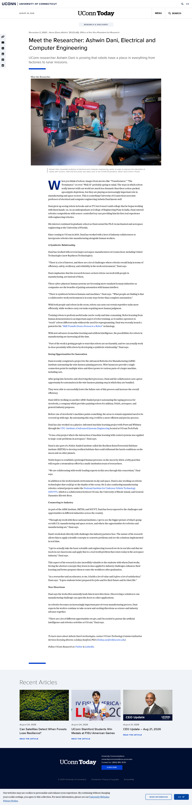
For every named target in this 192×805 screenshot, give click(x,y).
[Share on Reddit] (3, 65)
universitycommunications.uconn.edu (116, 759)
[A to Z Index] (187, 4)
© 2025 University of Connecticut (72, 779)
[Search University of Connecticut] (182, 4)
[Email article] (3, 42)
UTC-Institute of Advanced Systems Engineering (85, 428)
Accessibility (129, 779)
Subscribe (112, 767)
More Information (159, 797)
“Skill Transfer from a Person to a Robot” (82, 326)
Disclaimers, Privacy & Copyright (105, 779)
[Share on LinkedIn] (3, 54)
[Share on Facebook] (3, 60)
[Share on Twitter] (3, 48)
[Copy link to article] (3, 37)
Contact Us (106, 762)
